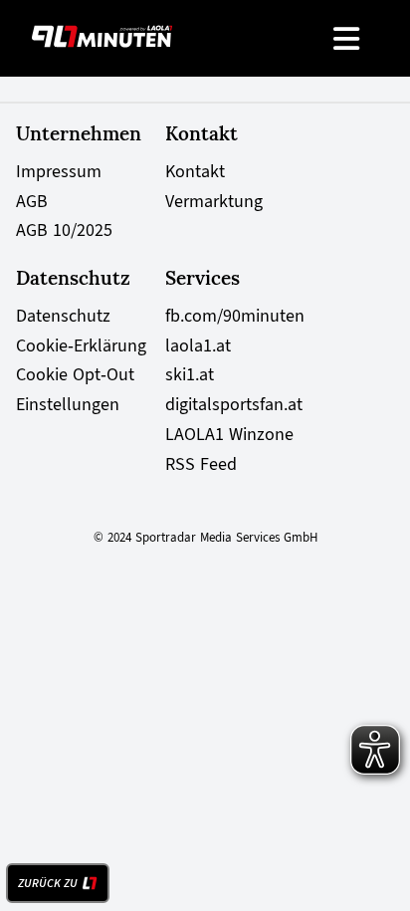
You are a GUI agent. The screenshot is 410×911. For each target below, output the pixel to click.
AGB (32, 201)
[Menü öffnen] (347, 38)
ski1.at (189, 374)
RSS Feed (201, 464)
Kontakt (195, 171)
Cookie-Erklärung (81, 345)
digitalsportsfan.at (234, 404)
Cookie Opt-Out (75, 374)
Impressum (59, 171)
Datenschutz (63, 316)
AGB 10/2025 (64, 230)
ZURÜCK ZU (48, 883)
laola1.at (198, 345)
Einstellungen (67, 404)
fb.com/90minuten (235, 316)
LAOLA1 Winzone (229, 434)
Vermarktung (214, 201)
